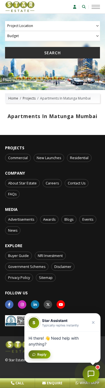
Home (13, 98)
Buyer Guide (18, 255)
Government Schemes (26, 266)
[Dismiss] (93, 322)
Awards (49, 219)
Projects (29, 98)
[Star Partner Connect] (76, 7)
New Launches (49, 157)
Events (87, 219)
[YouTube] (61, 304)
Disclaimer (62, 266)
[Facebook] (9, 304)
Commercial (18, 157)
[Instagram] (22, 304)
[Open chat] (91, 374)
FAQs (12, 194)
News (12, 230)
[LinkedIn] (35, 304)
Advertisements (21, 219)
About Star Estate (22, 183)
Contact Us (76, 183)
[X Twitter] (48, 304)
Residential (79, 157)
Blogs (68, 219)
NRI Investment (50, 255)
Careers (52, 183)
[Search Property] (85, 7)
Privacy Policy (19, 277)
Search (52, 52)
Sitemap (46, 277)
